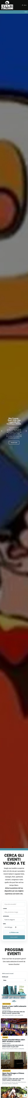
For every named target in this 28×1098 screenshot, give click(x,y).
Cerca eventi (14, 937)
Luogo (5, 908)
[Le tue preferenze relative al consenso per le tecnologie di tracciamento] (25, 1095)
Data (4, 923)
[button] (2, 431)
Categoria (6, 916)
